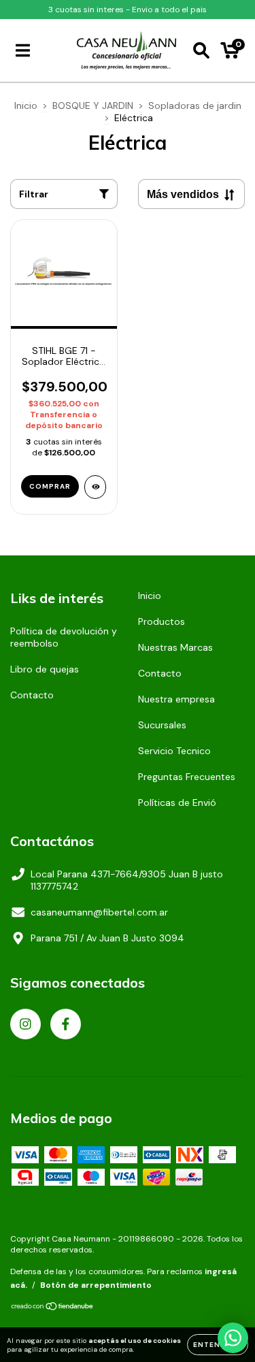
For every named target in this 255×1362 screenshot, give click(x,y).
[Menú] (22, 50)
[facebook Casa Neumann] (65, 1024)
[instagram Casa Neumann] (25, 1024)
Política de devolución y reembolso (63, 637)
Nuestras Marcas (175, 647)
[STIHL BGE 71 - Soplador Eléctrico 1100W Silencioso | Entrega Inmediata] (95, 487)
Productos (161, 621)
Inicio (25, 105)
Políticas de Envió (177, 802)
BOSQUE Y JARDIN (92, 105)
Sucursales (162, 725)
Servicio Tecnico (174, 751)
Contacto (32, 695)
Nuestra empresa (176, 699)
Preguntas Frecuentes (186, 777)
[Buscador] (201, 50)
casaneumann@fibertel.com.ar (99, 912)
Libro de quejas (44, 669)
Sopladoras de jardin (194, 105)
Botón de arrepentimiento (96, 1285)
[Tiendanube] (52, 1308)
